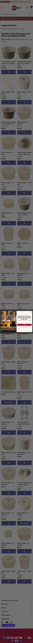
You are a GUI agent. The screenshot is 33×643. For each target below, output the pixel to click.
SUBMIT (24, 324)
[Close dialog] (31, 312)
